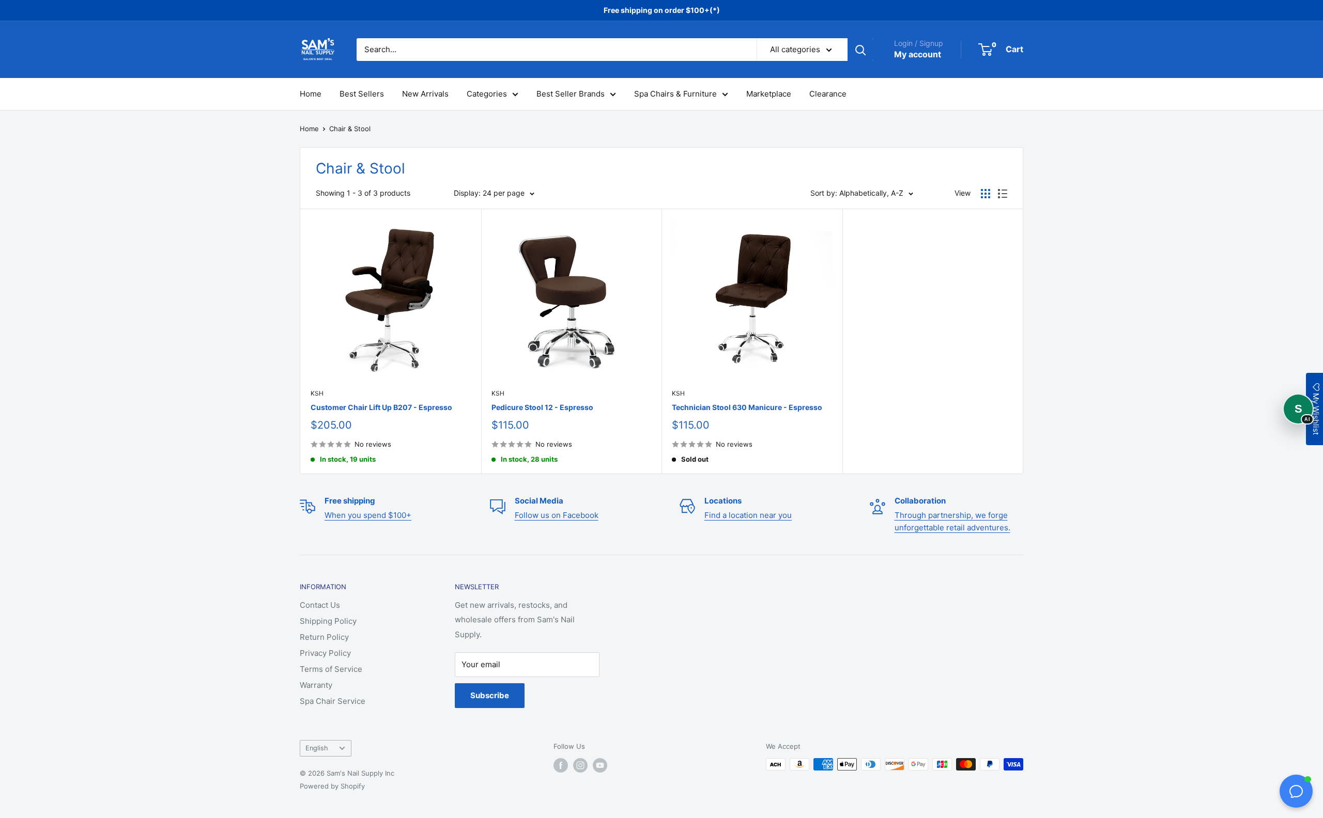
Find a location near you (748, 515)
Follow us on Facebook (556, 515)
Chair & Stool (350, 128)
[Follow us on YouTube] (600, 765)
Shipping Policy (328, 621)
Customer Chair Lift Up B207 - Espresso (381, 407)
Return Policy (324, 637)
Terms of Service (331, 669)
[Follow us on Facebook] (560, 765)
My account (917, 54)
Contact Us (320, 605)
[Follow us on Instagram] (580, 765)
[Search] (860, 49)
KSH (317, 393)
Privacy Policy (325, 653)
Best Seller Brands (570, 94)
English (316, 748)
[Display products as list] (1002, 193)
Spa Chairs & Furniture (675, 94)
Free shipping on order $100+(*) (662, 10)
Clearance (828, 94)
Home (310, 94)
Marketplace (768, 94)
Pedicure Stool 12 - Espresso (542, 407)
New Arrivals (425, 94)
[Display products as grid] (985, 193)
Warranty (316, 685)
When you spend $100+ (368, 515)
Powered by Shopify (332, 786)
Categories (487, 94)
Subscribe (489, 695)
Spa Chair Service (332, 701)
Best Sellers (362, 94)
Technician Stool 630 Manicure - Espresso (747, 407)
